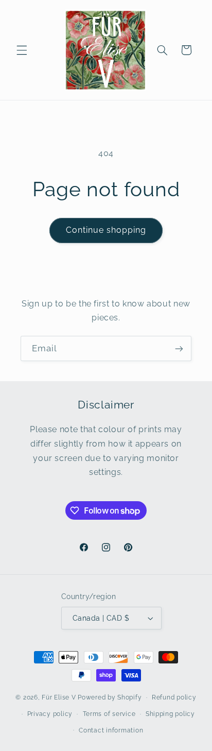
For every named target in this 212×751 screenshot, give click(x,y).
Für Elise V (59, 697)
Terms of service (109, 714)
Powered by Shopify (110, 697)
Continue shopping (106, 230)
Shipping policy (170, 714)
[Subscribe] (179, 348)
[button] (21, 50)
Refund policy (174, 697)
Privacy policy (50, 714)
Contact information (111, 730)
